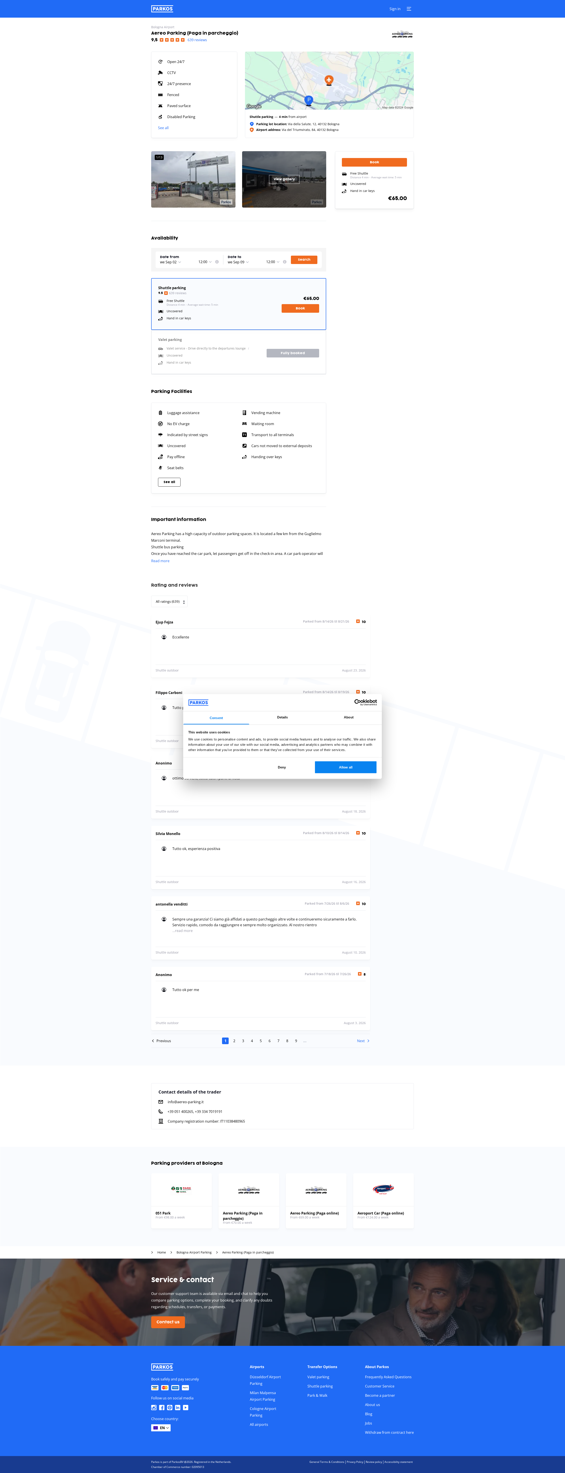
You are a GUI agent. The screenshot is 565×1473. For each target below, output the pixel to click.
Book (300, 308)
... (305, 1040)
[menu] (217, 262)
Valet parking (318, 1376)
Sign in (395, 9)
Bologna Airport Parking (194, 1252)
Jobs (368, 1423)
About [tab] (349, 717)
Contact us (168, 1322)
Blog (368, 1414)
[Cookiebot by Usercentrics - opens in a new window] (357, 702)
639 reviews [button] (197, 39)
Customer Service (379, 1386)
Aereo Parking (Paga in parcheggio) (248, 1252)
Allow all (345, 767)
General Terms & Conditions (326, 1462)
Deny (282, 767)
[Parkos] (162, 9)
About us (372, 1404)
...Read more (182, 930)
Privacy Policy (355, 1462)
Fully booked (293, 353)
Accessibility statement (398, 1462)
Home (161, 1252)
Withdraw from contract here (389, 1432)
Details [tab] (282, 717)
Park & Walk (317, 1395)
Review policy (374, 1462)
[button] (179, 257)
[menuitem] (217, 262)
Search (304, 259)
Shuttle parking (320, 1386)
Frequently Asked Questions (388, 1376)
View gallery (284, 179)
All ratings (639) (167, 601)
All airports (259, 1424)
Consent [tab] (216, 718)
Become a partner (380, 1395)
